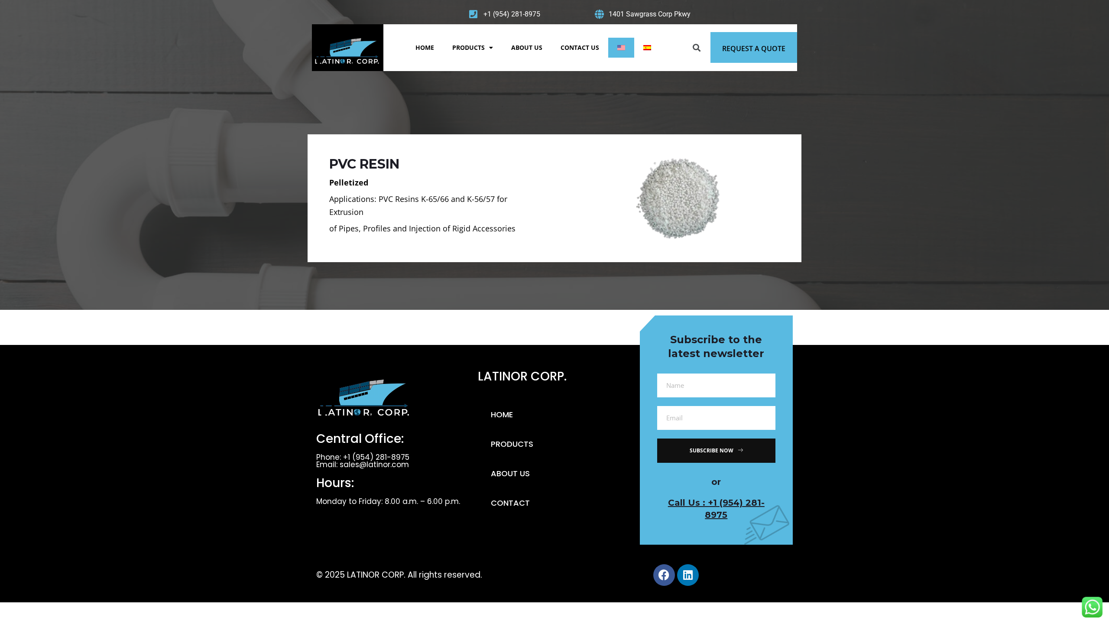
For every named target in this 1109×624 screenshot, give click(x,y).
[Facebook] (664, 575)
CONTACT (510, 502)
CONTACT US (580, 47)
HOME (424, 47)
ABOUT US (526, 47)
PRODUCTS (468, 47)
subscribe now (711, 450)
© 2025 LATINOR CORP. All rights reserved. (399, 575)
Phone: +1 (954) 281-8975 (362, 457)
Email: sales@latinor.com (362, 464)
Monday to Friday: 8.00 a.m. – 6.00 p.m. (388, 501)
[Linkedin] (688, 575)
